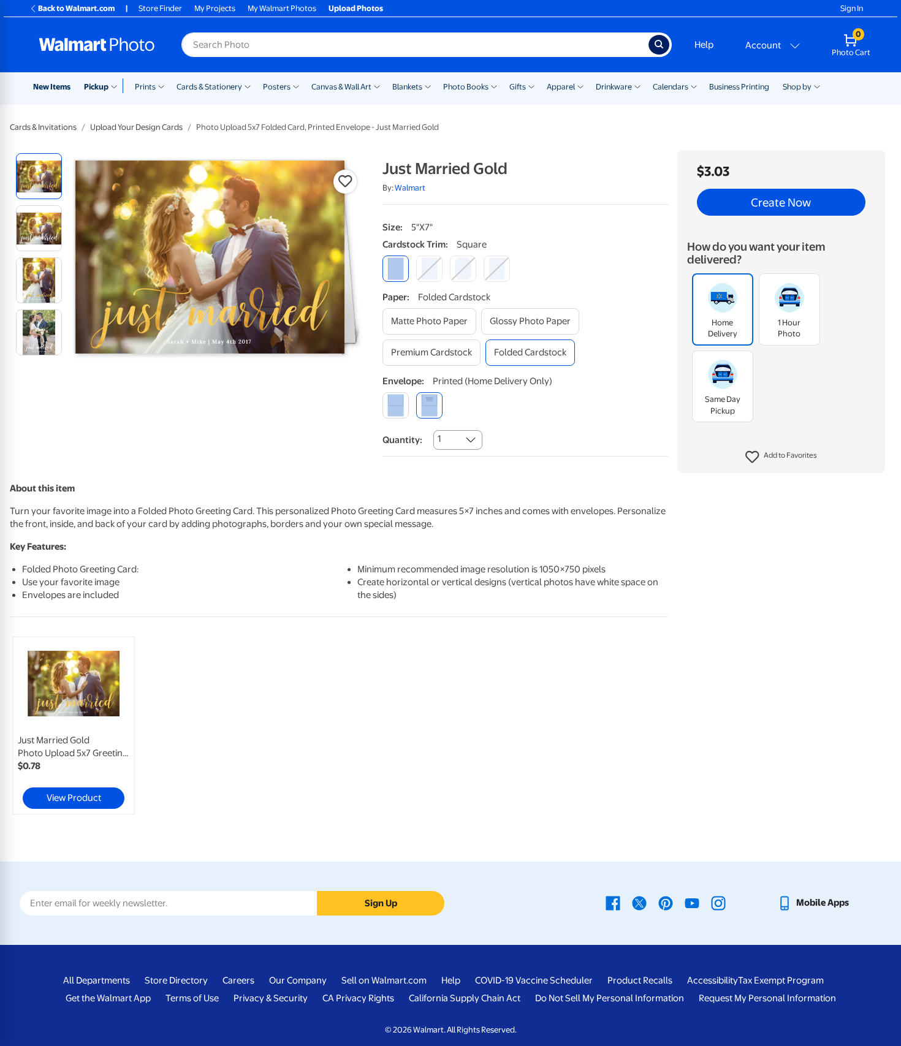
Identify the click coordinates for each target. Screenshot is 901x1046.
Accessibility (712, 980)
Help (703, 44)
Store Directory (176, 980)
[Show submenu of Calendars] (694, 85)
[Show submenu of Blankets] (427, 85)
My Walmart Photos (282, 8)
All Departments (96, 980)
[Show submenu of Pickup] (116, 85)
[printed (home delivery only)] (429, 405)
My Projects (214, 8)
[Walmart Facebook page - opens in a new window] (613, 902)
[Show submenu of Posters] (296, 85)
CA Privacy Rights (358, 998)
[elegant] (463, 269)
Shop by (797, 86)
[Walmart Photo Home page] (97, 45)
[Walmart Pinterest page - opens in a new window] (665, 902)
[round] (429, 269)
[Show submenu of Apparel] (580, 85)
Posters (277, 86)
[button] (781, 457)
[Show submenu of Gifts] (531, 85)
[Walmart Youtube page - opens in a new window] (692, 902)
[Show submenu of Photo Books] (494, 85)
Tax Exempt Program (781, 980)
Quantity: (402, 439)
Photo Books (466, 86)
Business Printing (739, 86)
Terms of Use (192, 998)
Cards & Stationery (209, 86)
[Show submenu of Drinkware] (637, 85)
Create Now (781, 202)
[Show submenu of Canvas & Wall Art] (377, 85)
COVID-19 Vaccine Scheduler (534, 980)
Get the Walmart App (108, 998)
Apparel (561, 86)
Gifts (517, 86)
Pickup (96, 86)
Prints (145, 86)
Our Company (298, 980)
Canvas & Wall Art (341, 86)
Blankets (407, 86)
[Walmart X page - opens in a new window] (639, 902)
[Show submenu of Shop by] (817, 85)
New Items (51, 86)
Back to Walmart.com (76, 8)
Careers (238, 980)
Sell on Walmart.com (384, 980)
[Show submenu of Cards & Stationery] (247, 85)
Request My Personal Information (767, 998)
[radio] (39, 176)
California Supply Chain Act (464, 998)
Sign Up (381, 903)
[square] (395, 269)
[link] (73, 725)
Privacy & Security (271, 998)
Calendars (670, 86)
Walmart (410, 187)
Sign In (851, 8)
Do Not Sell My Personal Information (609, 998)
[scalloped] (497, 269)
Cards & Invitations (43, 127)
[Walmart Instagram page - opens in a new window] (718, 902)
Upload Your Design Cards (136, 127)
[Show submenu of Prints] (161, 85)
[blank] (395, 405)
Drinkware (614, 86)
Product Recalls (639, 980)
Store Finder (160, 8)
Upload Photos (356, 8)
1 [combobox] (439, 438)
